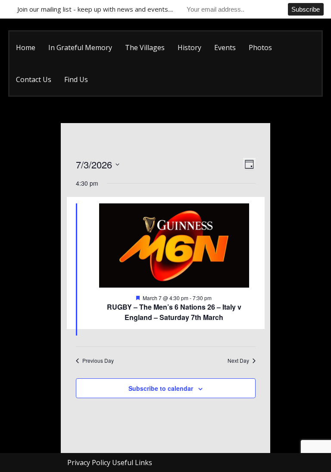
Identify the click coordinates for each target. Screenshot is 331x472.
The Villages (145, 47)
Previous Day (98, 360)
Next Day (238, 360)
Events (225, 47)
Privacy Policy (88, 462)
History (189, 47)
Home (25, 47)
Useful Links (132, 462)
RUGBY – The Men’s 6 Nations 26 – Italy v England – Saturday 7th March (174, 312)
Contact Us (33, 79)
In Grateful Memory (80, 47)
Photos (260, 47)
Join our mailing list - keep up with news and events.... (95, 9)
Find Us (76, 79)
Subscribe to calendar (160, 388)
